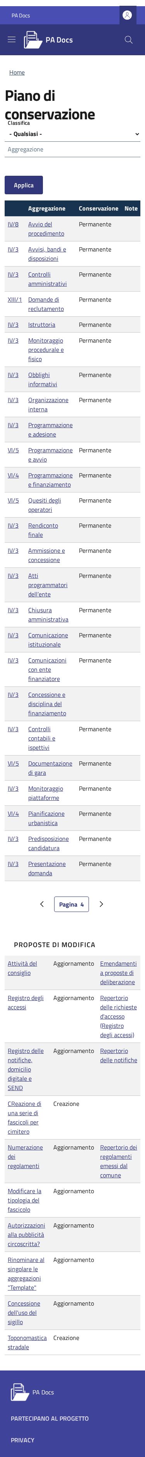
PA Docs (21, 15)
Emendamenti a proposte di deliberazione (118, 973)
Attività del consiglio (22, 968)
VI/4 (13, 475)
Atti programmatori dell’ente (48, 585)
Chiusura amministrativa (48, 614)
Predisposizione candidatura (48, 843)
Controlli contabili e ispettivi (41, 738)
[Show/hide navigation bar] (12, 39)
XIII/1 (15, 299)
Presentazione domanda (47, 868)
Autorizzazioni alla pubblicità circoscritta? (26, 1234)
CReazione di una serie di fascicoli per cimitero (24, 1117)
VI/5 (13, 450)
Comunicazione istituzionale (48, 639)
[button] (127, 15)
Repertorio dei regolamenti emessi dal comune (118, 1161)
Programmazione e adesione (50, 429)
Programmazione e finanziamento (50, 479)
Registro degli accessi (26, 1002)
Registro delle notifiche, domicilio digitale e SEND (26, 1069)
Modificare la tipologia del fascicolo (24, 1200)
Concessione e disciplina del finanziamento (47, 704)
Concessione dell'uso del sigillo (24, 1312)
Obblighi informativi (42, 379)
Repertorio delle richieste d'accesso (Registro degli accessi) (118, 1016)
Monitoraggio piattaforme (45, 793)
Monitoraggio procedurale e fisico (46, 349)
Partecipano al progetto (50, 1418)
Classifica (19, 123)
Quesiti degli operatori (44, 505)
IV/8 (13, 224)
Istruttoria (41, 324)
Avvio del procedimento (46, 228)
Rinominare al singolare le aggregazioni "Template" (26, 1273)
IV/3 (13, 249)
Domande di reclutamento (46, 304)
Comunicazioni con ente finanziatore (47, 669)
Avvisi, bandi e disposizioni (47, 254)
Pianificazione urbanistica (46, 818)
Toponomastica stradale (27, 1342)
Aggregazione (25, 149)
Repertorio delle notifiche (118, 1055)
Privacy (22, 1440)
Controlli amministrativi (47, 279)
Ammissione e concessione (46, 555)
